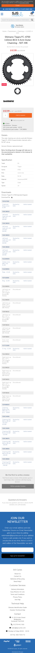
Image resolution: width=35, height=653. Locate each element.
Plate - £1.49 (6, 272)
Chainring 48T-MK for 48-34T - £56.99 (6, 443)
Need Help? (17, 581)
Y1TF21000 (5, 345)
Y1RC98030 (5, 235)
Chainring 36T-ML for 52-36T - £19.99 (6, 433)
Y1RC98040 (5, 247)
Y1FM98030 (5, 405)
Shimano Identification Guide (17, 607)
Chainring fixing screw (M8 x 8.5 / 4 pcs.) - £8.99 (6, 410)
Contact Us (17, 576)
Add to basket (27, 204)
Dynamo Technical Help (17, 610)
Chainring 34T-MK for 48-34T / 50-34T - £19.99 (6, 422)
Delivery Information (17, 589)
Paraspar (21, 652)
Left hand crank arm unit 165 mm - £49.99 (6, 217)
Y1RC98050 (5, 449)
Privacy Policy (17, 597)
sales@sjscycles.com (19, 628)
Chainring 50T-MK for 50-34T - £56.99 (6, 453)
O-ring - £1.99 (6, 349)
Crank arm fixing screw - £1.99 (6, 206)
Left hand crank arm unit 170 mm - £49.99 (6, 229)
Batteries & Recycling (18, 579)
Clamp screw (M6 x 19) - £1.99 (6, 263)
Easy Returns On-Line (18, 592)
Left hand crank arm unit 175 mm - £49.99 (6, 252)
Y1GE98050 (5, 269)
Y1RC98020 (5, 223)
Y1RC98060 (5, 459)
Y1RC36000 (5, 428)
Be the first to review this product (17, 47)
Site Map (17, 600)
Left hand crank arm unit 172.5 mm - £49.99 (6, 240)
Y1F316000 (5, 278)
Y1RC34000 (5, 416)
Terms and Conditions (17, 594)
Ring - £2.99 (5, 281)
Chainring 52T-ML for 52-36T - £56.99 (6, 463)
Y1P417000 (5, 201)
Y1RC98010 (5, 211)
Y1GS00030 (5, 259)
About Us (17, 574)
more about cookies (24, 3)
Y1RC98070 (5, 438)
